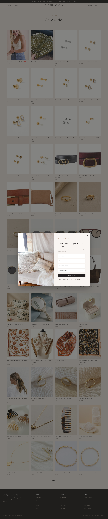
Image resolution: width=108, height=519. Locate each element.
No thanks (79, 279)
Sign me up (71, 275)
